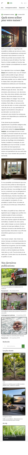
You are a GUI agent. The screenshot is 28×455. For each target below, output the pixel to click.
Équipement (4, 291)
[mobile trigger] (2, 3)
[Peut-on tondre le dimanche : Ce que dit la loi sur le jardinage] (14, 433)
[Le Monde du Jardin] (10, 3)
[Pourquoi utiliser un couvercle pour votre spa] (14, 325)
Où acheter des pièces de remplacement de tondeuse (12, 287)
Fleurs (4, 381)
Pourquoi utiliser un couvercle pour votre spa (12, 335)
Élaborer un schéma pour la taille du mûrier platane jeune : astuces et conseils (14, 384)
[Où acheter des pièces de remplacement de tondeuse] (14, 277)
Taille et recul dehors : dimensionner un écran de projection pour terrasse (13, 419)
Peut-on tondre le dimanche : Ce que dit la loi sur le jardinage (13, 435)
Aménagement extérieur (8, 315)
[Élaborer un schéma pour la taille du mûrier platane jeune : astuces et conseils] (14, 366)
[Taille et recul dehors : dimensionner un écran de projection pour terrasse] (14, 401)
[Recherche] (22, 3)
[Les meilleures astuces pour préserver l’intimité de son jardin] (14, 301)
